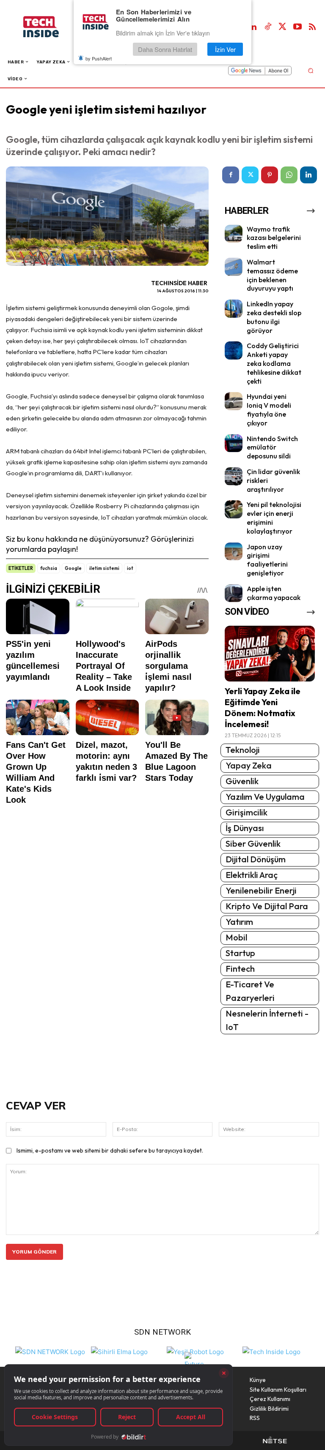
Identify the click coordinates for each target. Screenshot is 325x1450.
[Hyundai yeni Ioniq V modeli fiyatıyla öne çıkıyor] (234, 401)
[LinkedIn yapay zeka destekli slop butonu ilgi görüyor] (234, 309)
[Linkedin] (253, 27)
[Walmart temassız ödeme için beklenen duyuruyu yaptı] (234, 267)
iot (130, 568)
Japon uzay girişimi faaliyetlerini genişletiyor (267, 559)
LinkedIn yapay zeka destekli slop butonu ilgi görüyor (274, 317)
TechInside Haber (179, 283)
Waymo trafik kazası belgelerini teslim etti (274, 238)
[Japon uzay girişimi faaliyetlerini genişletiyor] (234, 551)
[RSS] (312, 27)
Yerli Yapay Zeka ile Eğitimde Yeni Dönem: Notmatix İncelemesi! (262, 707)
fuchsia (48, 568)
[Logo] (50, 27)
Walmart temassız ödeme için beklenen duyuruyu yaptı (272, 275)
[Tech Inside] (271, 1351)
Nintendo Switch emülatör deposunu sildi (272, 447)
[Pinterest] (269, 174)
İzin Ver (225, 49)
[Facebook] (230, 174)
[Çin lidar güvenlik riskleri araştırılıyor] (234, 476)
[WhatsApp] (289, 174)
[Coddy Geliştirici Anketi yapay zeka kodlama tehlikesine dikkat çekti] (234, 350)
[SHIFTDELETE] (50, 1351)
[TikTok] (268, 27)
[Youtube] (297, 27)
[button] (310, 70)
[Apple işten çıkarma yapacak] (234, 593)
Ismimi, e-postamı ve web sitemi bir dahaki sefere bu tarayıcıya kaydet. (110, 1150)
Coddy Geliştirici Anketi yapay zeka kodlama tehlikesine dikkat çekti (274, 363)
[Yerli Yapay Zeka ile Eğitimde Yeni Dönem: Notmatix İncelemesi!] (270, 653)
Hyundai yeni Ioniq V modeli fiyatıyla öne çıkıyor (269, 409)
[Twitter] (282, 27)
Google (73, 568)
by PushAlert (98, 58)
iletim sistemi (104, 568)
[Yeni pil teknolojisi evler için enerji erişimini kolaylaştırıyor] (234, 509)
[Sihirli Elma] (119, 1351)
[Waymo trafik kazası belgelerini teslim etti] (234, 234)
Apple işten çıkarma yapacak (273, 593)
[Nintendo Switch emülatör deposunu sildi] (234, 443)
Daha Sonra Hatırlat (165, 49)
